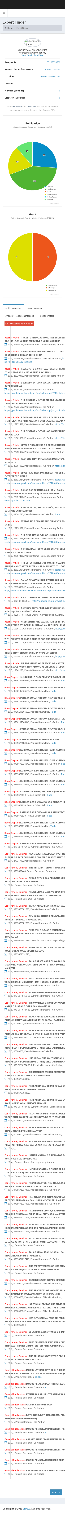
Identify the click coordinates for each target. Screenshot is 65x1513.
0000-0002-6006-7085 (49, 76)
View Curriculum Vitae (32, 55)
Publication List (13, 308)
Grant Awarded (35, 308)
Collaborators (47, 315)
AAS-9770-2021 (52, 69)
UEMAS (26, 1508)
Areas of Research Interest (20, 315)
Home (10, 28)
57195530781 (53, 62)
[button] (3, 13)
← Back (56, 1492)
